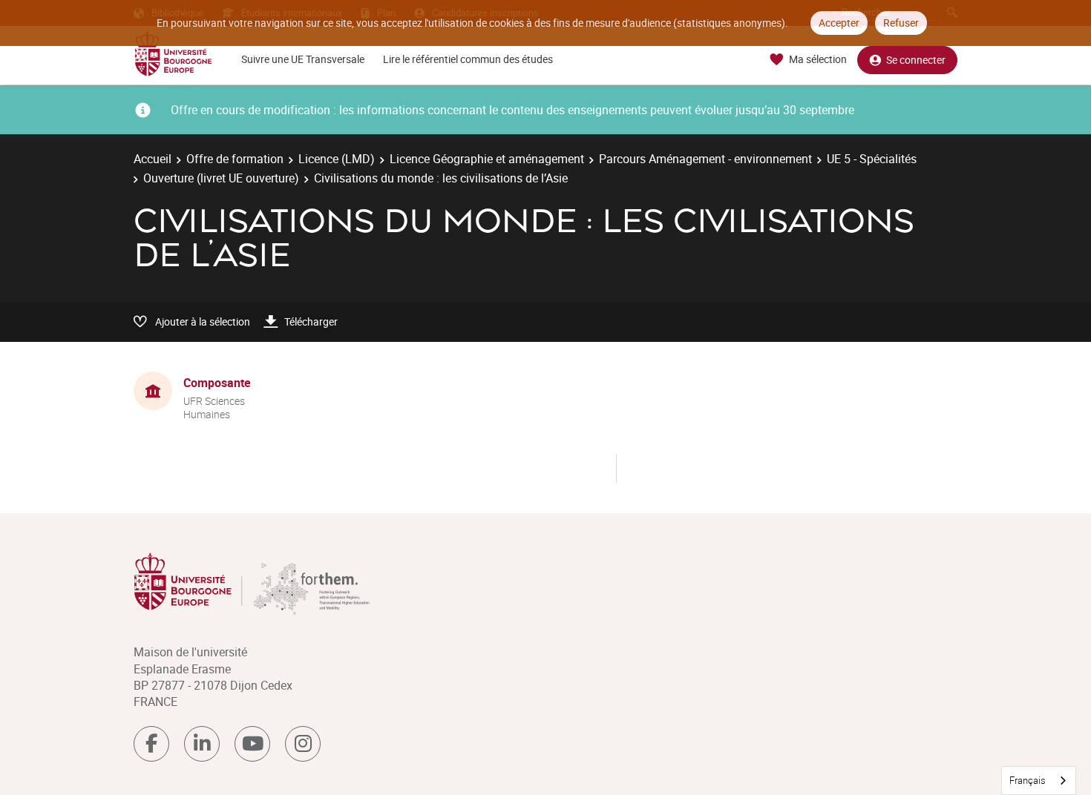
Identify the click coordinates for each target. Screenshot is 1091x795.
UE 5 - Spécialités (872, 159)
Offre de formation (235, 159)
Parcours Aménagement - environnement (705, 159)
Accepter (839, 23)
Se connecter (916, 60)
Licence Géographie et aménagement (487, 159)
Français (1027, 780)
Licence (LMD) (336, 159)
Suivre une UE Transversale (302, 59)
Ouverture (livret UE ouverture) (221, 178)
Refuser (901, 23)
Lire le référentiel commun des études (468, 59)
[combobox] (1038, 780)
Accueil (152, 159)
